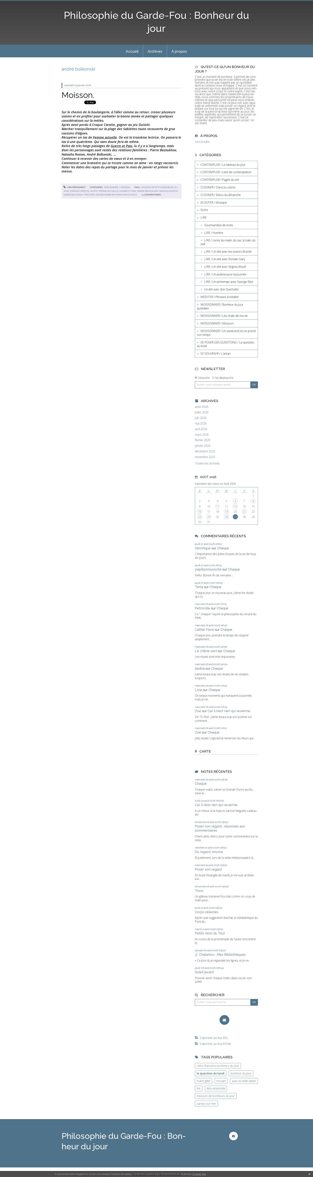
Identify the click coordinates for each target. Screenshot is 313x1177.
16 (199, 511)
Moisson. (78, 95)
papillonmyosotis (208, 569)
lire (199, 1088)
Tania (199, 587)
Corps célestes (206, 912)
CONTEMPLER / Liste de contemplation (226, 172)
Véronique (203, 548)
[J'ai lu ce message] (309, 1173)
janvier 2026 (202, 446)
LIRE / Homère (213, 233)
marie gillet (203, 1081)
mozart (221, 1081)
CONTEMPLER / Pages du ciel (220, 180)
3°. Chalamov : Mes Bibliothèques (220, 954)
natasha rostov (168, 191)
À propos (179, 51)
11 (217, 506)
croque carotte (79, 191)
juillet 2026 (201, 412)
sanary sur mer (206, 1104)
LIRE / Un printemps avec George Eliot (228, 282)
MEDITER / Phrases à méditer (220, 297)
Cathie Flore (204, 629)
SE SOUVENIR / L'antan (216, 354)
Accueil (132, 51)
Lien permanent (75, 187)
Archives (155, 51)
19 (226, 511)
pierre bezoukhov (147, 191)
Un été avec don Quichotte (221, 289)
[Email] (224, 1020)
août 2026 (201, 407)
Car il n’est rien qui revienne (229, 711)
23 (199, 517)
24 (208, 517)
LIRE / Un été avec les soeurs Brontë (228, 251)
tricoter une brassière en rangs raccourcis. (110, 194)
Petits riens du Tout (210, 933)
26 (226, 517)
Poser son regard (208, 869)
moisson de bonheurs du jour (216, 1096)
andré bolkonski (73, 194)
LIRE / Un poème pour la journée (225, 274)
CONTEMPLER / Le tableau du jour (223, 165)
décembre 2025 (205, 451)
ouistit (94, 191)
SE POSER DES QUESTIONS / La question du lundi (225, 344)
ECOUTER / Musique (214, 202)
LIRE (203, 217)
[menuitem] (132, 51)
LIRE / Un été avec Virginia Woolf (225, 267)
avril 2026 (201, 429)
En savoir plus (199, 1174)
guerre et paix (127, 191)
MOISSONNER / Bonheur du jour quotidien (220, 306)
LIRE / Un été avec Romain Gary (224, 259)
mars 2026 (202, 435)
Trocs (199, 891)
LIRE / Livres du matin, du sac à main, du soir (228, 242)
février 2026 (202, 440)
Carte (205, 751)
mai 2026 (201, 423)
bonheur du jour (241, 1073)
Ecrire (204, 210)
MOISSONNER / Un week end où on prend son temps (226, 333)
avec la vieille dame (244, 1081)
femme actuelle (108, 191)
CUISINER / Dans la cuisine (218, 187)
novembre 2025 (205, 457)
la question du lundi (210, 1073)
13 (235, 506)
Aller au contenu (12, 3)
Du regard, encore (209, 852)
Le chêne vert (206, 651)
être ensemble (216, 1088)
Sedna (200, 668)
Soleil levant (204, 972)
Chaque (223, 548)
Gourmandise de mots (218, 225)
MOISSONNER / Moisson (117, 187)
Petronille (202, 608)
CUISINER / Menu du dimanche (221, 195)
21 (244, 511)
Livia (198, 690)
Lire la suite (202, 142)
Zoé (198, 711)
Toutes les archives (207, 463)
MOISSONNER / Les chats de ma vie (224, 316)
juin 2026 (200, 418)
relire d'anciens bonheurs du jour (218, 1066)
